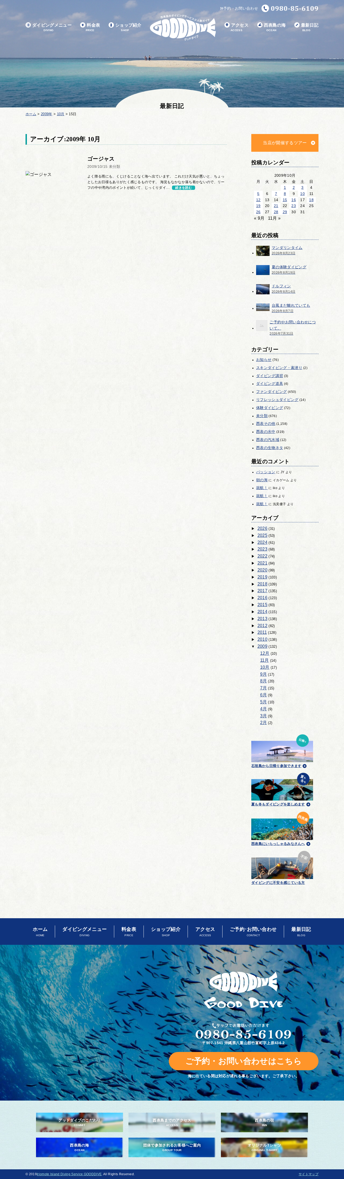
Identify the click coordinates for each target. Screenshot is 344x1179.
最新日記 (309, 27)
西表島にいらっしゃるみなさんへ (278, 844)
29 (285, 212)
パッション (265, 472)
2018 (262, 584)
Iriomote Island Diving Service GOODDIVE (69, 1174)
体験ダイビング (269, 408)
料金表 (93, 27)
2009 (262, 646)
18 (311, 200)
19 (258, 206)
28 (276, 212)
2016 (262, 597)
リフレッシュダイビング (277, 399)
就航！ (262, 488)
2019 (262, 577)
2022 (262, 556)
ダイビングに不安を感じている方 (278, 883)
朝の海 (262, 480)
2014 (262, 611)
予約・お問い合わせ (240, 8)
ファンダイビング (271, 391)
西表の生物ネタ (269, 448)
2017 (262, 590)
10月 (265, 667)
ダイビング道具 (269, 383)
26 (258, 212)
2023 (262, 549)
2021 (262, 563)
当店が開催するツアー (285, 142)
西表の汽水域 (267, 439)
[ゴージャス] (52, 174)
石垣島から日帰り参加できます (276, 766)
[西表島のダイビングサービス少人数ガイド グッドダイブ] (183, 27)
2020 (262, 570)
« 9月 (259, 218)
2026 (262, 528)
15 (285, 200)
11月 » (274, 218)
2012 (262, 625)
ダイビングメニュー (52, 27)
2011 (262, 632)
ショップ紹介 (128, 27)
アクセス (240, 27)
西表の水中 (265, 431)
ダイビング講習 (269, 376)
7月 (263, 688)
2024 (262, 542)
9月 (263, 674)
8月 (263, 681)
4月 (263, 709)
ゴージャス (101, 159)
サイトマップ (308, 1174)
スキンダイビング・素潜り (279, 368)
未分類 (262, 416)
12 (258, 200)
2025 (262, 535)
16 (293, 200)
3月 (263, 716)
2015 (262, 604)
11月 (264, 660)
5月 (263, 702)
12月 (265, 653)
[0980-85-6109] (289, 8)
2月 (263, 722)
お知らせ (263, 359)
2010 (262, 639)
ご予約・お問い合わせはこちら (243, 1061)
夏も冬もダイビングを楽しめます (278, 804)
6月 (263, 695)
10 (302, 193)
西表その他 (265, 423)
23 (293, 206)
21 (276, 206)
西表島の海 (275, 27)
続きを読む (183, 188)
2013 (262, 618)
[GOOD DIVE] (243, 990)
